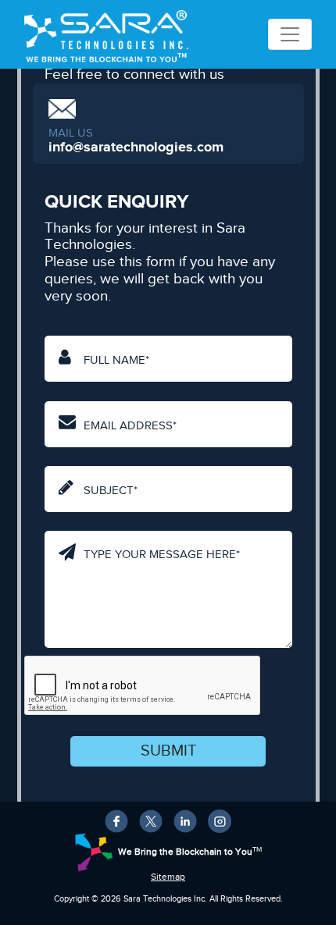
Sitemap (168, 877)
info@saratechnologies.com (135, 147)
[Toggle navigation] (290, 34)
